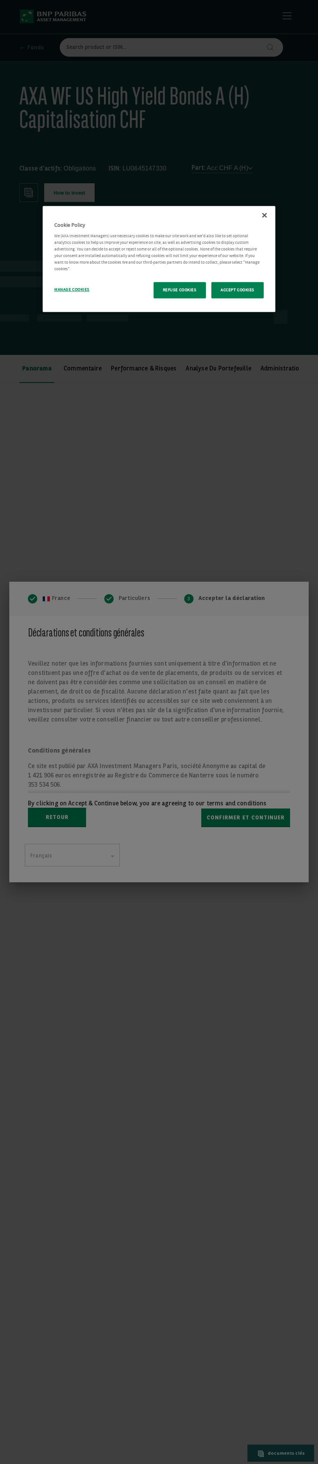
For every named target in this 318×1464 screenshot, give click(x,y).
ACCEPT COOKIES (237, 290)
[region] (159, 259)
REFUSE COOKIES (180, 290)
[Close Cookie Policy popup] (264, 215)
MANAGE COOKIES (72, 290)
